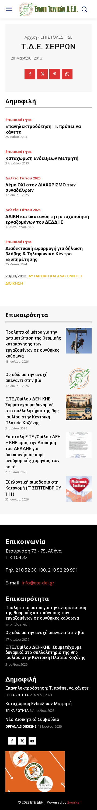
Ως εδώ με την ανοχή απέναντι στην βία (44, 632)
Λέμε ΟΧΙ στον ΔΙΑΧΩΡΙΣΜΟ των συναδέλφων (40, 187)
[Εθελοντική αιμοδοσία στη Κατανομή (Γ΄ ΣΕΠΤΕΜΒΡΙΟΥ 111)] (79, 489)
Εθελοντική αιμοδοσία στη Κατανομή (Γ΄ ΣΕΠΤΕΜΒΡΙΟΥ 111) (33, 488)
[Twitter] (42, 74)
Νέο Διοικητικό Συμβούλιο (32, 719)
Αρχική (31, 37)
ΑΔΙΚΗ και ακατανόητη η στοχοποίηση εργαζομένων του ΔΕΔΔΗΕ (47, 219)
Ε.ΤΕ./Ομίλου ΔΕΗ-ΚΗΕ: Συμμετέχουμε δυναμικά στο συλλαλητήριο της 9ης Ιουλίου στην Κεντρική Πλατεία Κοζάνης (32, 411)
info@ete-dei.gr (38, 583)
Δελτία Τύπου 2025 (22, 178)
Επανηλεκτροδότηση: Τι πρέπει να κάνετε (47, 688)
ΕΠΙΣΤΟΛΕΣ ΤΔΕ (56, 37)
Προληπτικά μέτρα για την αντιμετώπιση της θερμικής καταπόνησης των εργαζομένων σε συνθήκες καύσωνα (33, 344)
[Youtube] (32, 741)
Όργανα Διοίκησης (20, 726)
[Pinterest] (54, 74)
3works (73, 802)
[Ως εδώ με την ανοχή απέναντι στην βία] (79, 378)
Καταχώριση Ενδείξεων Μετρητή (41, 158)
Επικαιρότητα (18, 119)
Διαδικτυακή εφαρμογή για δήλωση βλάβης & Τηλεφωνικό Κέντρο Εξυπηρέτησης (44, 254)
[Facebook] (30, 74)
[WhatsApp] (67, 74)
